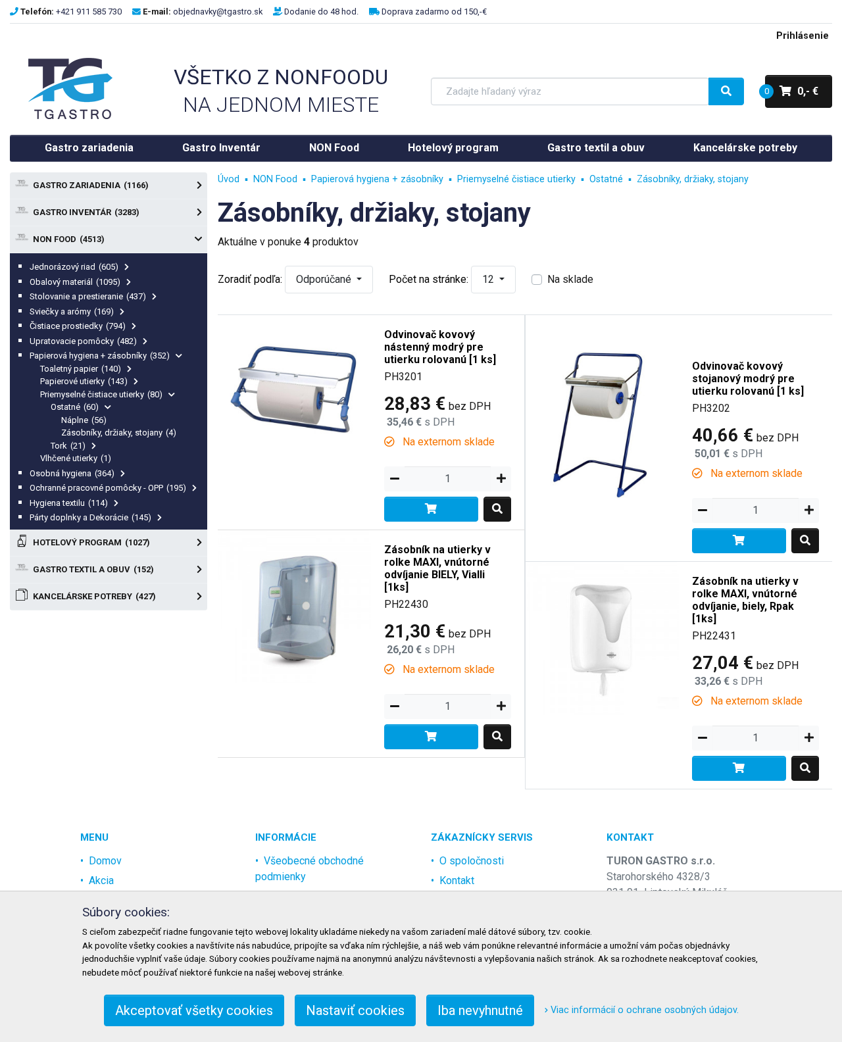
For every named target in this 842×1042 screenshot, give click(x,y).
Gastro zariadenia (89, 147)
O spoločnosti (471, 861)
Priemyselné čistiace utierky (101, 394)
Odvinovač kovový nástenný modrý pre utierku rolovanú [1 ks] (440, 347)
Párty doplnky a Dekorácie (90, 517)
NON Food (334, 147)
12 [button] (489, 279)
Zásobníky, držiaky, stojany (118, 432)
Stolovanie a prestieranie (88, 296)
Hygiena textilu (69, 503)
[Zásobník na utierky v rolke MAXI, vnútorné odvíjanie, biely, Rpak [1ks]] (602, 638)
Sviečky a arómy (72, 311)
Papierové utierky (84, 381)
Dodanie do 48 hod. (321, 11)
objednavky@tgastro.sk (217, 11)
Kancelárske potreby (745, 147)
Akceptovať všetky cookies (194, 1010)
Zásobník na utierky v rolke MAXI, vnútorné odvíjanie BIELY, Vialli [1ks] (437, 568)
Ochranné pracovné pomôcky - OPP (108, 488)
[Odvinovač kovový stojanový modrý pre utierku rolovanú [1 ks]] (602, 422)
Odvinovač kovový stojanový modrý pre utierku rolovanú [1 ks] (748, 378)
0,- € (791, 91)
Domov (105, 861)
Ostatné (75, 407)
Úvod (228, 179)
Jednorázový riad (74, 267)
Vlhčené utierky (75, 458)
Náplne (84, 420)
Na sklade (570, 279)
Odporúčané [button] (325, 279)
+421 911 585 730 (89, 11)
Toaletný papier (80, 369)
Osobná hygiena (72, 473)
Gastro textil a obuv (596, 147)
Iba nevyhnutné (480, 1010)
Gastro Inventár (221, 147)
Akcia (101, 880)
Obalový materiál (75, 282)
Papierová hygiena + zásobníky (100, 355)
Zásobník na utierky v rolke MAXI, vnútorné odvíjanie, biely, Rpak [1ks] (745, 600)
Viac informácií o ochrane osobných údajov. (643, 1010)
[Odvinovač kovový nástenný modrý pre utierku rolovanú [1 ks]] (294, 391)
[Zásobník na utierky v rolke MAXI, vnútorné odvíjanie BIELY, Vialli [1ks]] (294, 606)
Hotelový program (453, 147)
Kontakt (456, 880)
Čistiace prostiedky (78, 326)
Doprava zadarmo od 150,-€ (434, 11)
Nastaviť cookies (355, 1010)
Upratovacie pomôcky (83, 341)
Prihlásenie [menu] (802, 35)
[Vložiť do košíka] (431, 509)
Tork (68, 446)
